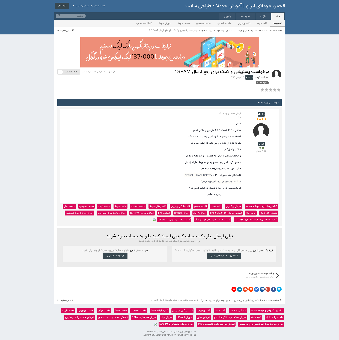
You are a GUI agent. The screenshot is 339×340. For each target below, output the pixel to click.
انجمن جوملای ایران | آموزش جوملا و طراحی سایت (235, 6)
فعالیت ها (245, 16)
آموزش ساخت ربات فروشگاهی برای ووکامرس (256, 220)
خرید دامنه (251, 213)
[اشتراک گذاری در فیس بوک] (273, 289)
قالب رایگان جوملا (157, 206)
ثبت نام (62, 6)
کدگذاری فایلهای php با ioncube (261, 206)
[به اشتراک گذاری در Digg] (262, 289)
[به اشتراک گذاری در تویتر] (279, 289)
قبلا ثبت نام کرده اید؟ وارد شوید (89, 6)
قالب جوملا (262, 23)
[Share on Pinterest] (233, 289)
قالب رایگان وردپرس (180, 206)
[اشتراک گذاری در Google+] (267, 289)
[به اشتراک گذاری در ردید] (250, 289)
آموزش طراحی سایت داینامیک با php (212, 220)
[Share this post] (220, 114)
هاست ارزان (69, 206)
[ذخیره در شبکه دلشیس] (256, 289)
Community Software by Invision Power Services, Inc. (169, 335)
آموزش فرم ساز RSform (142, 213)
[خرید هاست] (154, 220)
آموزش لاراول (199, 213)
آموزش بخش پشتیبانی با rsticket (174, 220)
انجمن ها (277, 23)
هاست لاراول (104, 206)
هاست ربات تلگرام (268, 213)
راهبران (227, 16)
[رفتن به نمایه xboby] (276, 74)
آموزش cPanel (181, 213)
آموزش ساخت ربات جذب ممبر (111, 213)
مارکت (263, 16)
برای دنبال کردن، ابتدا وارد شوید (97, 72)
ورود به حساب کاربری (115, 256)
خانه (278, 16)
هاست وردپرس (203, 23)
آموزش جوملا (165, 23)
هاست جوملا (184, 23)
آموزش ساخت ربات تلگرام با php (226, 213)
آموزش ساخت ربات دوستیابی (79, 213)
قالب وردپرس (244, 23)
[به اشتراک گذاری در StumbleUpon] (245, 289)
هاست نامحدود (224, 23)
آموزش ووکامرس (234, 206)
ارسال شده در (232, 115)
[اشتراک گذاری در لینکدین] (239, 289)
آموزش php (164, 213)
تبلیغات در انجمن (144, 23)
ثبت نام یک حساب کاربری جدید (224, 256)
